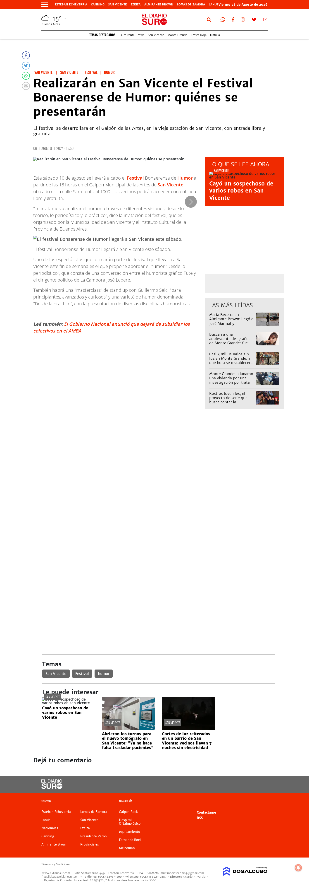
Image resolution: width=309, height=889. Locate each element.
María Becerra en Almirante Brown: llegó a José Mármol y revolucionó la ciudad (231, 321)
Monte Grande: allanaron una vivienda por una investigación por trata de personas (231, 380)
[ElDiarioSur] (51, 787)
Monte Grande (177, 35)
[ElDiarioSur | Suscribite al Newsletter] (265, 20)
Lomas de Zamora (191, 4)
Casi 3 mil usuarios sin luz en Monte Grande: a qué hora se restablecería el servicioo (231, 360)
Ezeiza (136, 4)
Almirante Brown (158, 4)
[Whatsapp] (26, 76)
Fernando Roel (130, 840)
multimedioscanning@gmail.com (182, 873)
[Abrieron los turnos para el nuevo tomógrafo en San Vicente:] (128, 728)
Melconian (127, 848)
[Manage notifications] (298, 867)
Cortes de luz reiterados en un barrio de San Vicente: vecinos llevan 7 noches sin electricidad (187, 740)
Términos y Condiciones (55, 864)
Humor (185, 178)
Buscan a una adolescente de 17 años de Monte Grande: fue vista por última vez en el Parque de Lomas (231, 343)
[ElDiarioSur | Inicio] (262, 801)
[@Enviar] (26, 86)
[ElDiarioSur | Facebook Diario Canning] (233, 20)
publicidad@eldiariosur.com (61, 876)
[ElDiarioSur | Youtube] (243, 784)
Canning (98, 4)
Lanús (45, 820)
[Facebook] (26, 55)
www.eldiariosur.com (56, 873)
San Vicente (117, 4)
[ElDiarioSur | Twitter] (254, 20)
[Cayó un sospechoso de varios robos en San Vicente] (68, 703)
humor (103, 673)
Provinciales (89, 844)
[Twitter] (26, 66)
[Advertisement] (158, 463)
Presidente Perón (93, 836)
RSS (200, 818)
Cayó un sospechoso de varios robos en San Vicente (241, 190)
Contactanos (206, 812)
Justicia (215, 35)
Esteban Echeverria (71, 4)
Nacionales (49, 828)
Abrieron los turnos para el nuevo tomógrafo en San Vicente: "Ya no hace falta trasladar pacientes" (127, 740)
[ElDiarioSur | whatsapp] (223, 20)
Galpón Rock (128, 812)
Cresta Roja (199, 35)
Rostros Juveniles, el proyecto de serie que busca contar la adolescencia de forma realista (229, 402)
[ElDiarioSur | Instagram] (243, 20)
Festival (135, 178)
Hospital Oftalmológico (129, 822)
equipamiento (129, 832)
